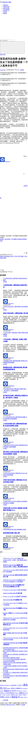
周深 (13, 688)
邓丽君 (25, 694)
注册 (4, 54)
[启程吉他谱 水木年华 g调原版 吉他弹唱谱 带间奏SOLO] (15, 503)
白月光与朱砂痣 (10, 693)
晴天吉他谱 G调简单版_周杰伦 (11, 657)
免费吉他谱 (6, 6)
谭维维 (21, 694)
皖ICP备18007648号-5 (10, 704)
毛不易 (14, 691)
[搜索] (12, 47)
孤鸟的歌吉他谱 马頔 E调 (11, 533)
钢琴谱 (5, 13)
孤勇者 (19, 688)
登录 (1, 54)
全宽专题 (5, 700)
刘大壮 (7, 685)
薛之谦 (9, 694)
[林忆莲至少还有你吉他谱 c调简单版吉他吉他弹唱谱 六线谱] (15, 446)
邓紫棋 (3, 697)
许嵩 (13, 694)
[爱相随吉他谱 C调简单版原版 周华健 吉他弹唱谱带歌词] (15, 362)
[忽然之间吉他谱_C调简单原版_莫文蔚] (15, 308)
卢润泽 (20, 685)
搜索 (1, 552)
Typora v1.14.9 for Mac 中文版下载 (12, 593)
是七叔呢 (25, 688)
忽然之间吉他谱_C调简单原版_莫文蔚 (15, 313)
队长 (9, 697)
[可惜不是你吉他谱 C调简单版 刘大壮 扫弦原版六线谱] (15, 475)
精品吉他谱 (6, 8)
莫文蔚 (4, 694)
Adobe (2, 685)
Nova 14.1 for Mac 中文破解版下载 (12, 599)
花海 (22, 693)
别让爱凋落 (14, 685)
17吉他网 (22, 704)
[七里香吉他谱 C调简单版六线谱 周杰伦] (15, 280)
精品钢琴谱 (6, 10)
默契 (25, 697)
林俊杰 (7, 691)
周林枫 (9, 688)
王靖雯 (2, 693)
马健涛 (22, 697)
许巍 (16, 694)
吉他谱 (5, 11)
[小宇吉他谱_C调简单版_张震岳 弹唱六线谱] (15, 334)
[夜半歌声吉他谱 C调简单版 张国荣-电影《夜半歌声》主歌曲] (15, 390)
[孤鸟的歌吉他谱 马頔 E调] (12, 529)
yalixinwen (2, 70)
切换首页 (5, 5)
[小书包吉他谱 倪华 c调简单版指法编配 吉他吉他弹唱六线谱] (15, 418)
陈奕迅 (16, 697)
